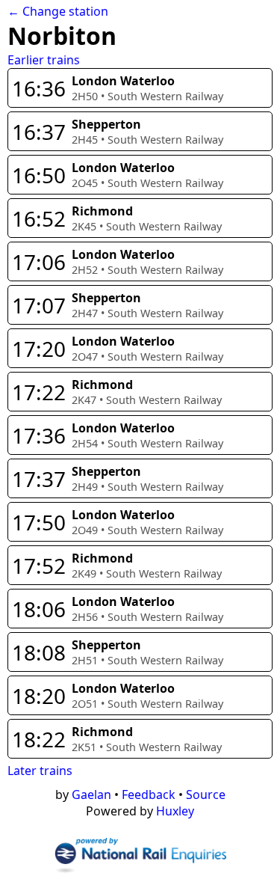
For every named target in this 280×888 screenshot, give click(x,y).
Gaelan (91, 794)
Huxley (175, 811)
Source (205, 794)
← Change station (57, 11)
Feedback (148, 794)
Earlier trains (43, 60)
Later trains (39, 770)
